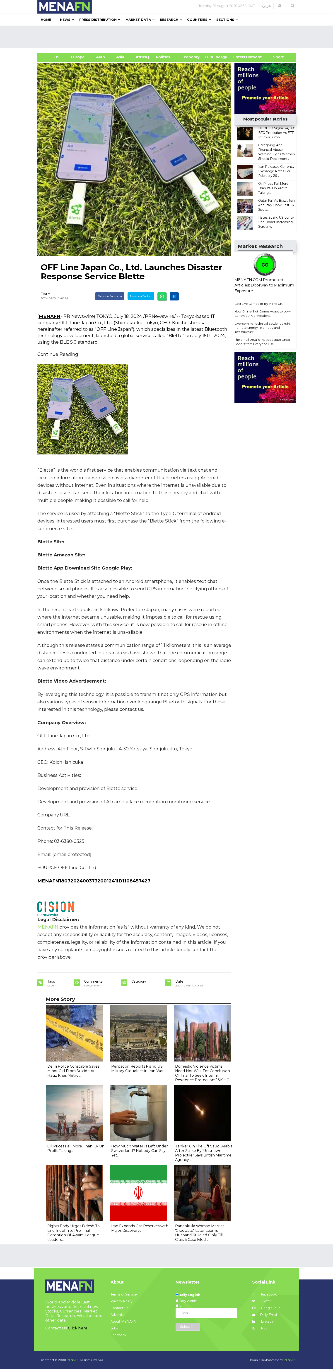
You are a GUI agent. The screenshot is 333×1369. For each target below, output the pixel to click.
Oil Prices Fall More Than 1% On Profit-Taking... (273, 188)
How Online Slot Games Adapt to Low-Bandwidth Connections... (262, 313)
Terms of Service (124, 1294)
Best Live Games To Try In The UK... (259, 303)
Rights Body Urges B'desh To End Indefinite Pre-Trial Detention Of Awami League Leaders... (73, 1233)
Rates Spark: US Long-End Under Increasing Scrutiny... (276, 222)
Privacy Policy (122, 1301)
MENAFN (49, 316)
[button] (279, 5)
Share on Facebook (109, 296)
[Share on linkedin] (174, 296)
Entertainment (240, 57)
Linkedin (267, 1321)
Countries (197, 20)
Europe (77, 57)
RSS (264, 1328)
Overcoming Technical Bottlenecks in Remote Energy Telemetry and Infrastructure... (262, 328)
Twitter (266, 1301)
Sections (225, 20)
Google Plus (270, 1308)
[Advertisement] (168, 37)
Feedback (118, 1335)
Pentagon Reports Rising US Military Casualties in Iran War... (138, 1068)
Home (46, 20)
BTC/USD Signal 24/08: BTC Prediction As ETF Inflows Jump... (276, 132)
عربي (266, 5)
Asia (120, 57)
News (65, 20)
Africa (141, 57)
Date (45, 294)
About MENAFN (123, 1321)
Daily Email (269, 1315)
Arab (100, 57)
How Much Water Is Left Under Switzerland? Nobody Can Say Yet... (139, 1150)
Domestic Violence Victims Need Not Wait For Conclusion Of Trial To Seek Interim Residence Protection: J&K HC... (203, 1073)
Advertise (118, 1315)
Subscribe (187, 1327)
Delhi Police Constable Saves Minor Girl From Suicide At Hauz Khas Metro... (73, 1071)
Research (169, 20)
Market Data (138, 20)
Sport (275, 57)
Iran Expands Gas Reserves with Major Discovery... (139, 1228)
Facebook (268, 1294)
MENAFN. (73, 1360)
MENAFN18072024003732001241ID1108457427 (93, 881)
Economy (190, 57)
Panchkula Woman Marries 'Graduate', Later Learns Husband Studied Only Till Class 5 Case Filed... (199, 1233)
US (51, 57)
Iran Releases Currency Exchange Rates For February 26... (276, 171)
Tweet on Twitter (141, 296)
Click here (77, 1328)
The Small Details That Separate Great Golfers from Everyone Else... (262, 342)
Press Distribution (98, 20)
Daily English (189, 1295)
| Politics (162, 57)
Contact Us (119, 1308)
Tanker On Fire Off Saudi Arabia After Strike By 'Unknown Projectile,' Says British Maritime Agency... (203, 1153)
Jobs (114, 1328)
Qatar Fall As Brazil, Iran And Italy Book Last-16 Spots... (276, 205)
